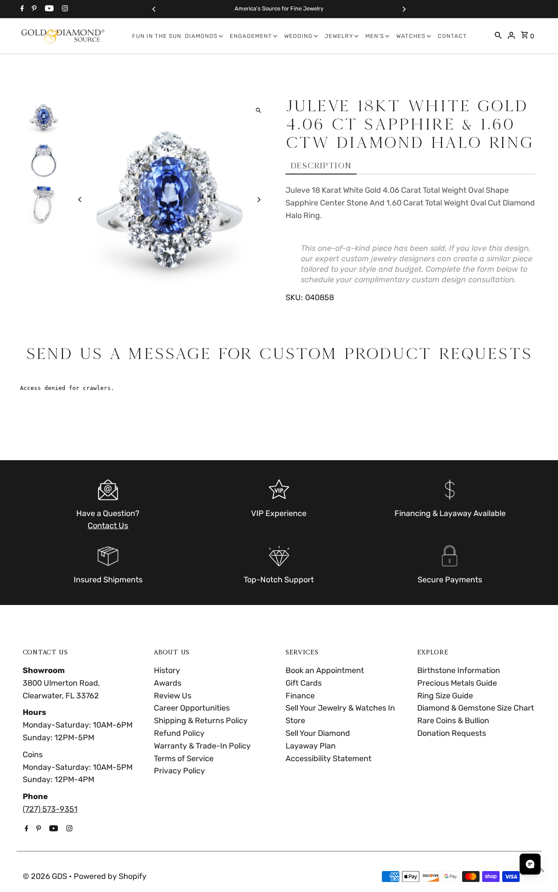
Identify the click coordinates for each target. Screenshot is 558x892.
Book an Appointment (325, 670)
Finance (300, 696)
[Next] (403, 9)
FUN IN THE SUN (156, 36)
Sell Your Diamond (318, 733)
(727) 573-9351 (50, 809)
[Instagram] (64, 9)
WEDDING (298, 36)
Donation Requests (451, 733)
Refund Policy (179, 733)
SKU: (294, 297)
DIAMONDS (201, 36)
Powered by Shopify (110, 876)
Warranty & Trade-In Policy (202, 746)
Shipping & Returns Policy (201, 720)
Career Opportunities (192, 708)
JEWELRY (339, 36)
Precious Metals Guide (457, 683)
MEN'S (374, 36)
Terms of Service (184, 758)
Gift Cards (304, 683)
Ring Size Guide (445, 696)
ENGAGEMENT (251, 36)
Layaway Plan (311, 746)
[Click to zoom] (258, 110)
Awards (167, 683)
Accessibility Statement (328, 758)
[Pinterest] (33, 9)
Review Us (172, 696)
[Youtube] (48, 9)
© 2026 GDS (46, 876)
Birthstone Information (458, 670)
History (167, 670)
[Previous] (154, 9)
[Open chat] (530, 864)
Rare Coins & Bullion (453, 720)
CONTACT (452, 36)
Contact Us (108, 525)
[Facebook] (21, 9)
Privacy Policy (179, 771)
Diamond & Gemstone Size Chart (475, 708)
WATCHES (410, 36)
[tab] (321, 165)
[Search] (498, 36)
